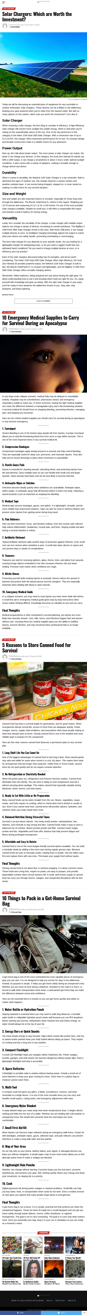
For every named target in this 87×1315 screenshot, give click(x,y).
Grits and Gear (16, 332)
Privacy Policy (60, 1300)
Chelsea (76, 99)
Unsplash (84, 99)
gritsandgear (15, 27)
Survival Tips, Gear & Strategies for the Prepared (27, 1300)
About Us (49, 1300)
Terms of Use (71, 1300)
